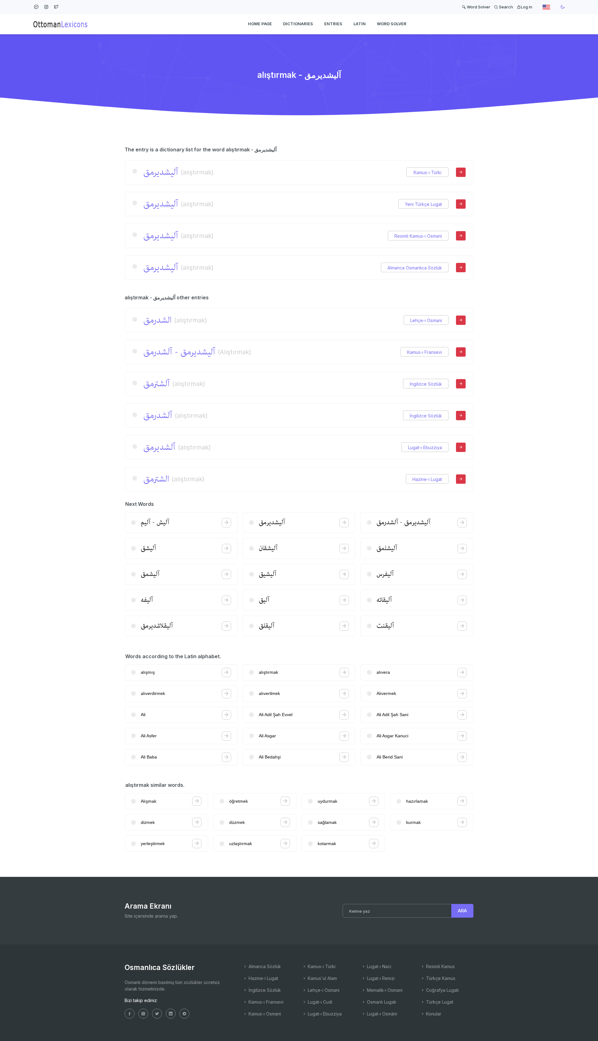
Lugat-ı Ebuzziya (425, 447)
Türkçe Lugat (439, 1002)
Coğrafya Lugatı (442, 990)
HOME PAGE (260, 23)
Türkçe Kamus (440, 978)
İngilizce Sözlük (426, 384)
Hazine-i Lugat (427, 479)
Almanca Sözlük (264, 966)
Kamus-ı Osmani (264, 1013)
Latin (360, 23)
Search (505, 6)
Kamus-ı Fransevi (424, 352)
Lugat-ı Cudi (319, 1002)
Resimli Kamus (440, 966)
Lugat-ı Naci (378, 966)
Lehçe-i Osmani (426, 320)
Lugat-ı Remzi (380, 978)
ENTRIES (333, 23)
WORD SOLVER (391, 23)
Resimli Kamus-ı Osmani (418, 236)
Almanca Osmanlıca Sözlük (414, 267)
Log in (526, 6)
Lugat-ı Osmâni (381, 1013)
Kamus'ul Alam (321, 978)
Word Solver (478, 6)
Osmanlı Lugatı (381, 1002)
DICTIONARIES (298, 23)
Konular (433, 1013)
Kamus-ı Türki (427, 172)
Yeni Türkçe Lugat (423, 204)
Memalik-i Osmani (384, 990)
